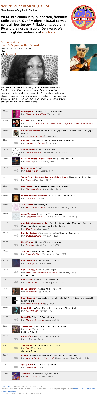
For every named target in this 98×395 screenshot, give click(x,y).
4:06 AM (4, 186)
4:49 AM (4, 251)
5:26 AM (4, 317)
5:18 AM (4, 298)
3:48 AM (4, 168)
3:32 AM (4, 149)
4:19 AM (4, 213)
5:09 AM (4, 279)
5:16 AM (4, 288)
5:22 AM (4, 308)
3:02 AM (4, 111)
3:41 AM (4, 158)
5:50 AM (4, 364)
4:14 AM (4, 204)
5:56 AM (4, 373)
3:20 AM (4, 140)
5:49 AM (4, 355)
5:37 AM (4, 336)
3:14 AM (4, 130)
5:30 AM (4, 326)
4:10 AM (4, 195)
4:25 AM (4, 223)
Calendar (5, 42)
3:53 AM (4, 177)
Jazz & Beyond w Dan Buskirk (20, 45)
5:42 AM (4, 345)
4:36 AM (4, 233)
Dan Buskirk (11, 54)
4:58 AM (4, 269)
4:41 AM (4, 242)
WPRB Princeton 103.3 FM (25, 6)
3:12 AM (4, 120)
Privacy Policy (6, 386)
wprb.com (50, 32)
